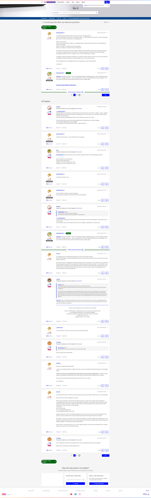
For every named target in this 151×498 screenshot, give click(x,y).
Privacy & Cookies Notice (63, 490)
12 (58, 356)
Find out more (79, 108)
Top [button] (148, 490)
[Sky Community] (50, 2)
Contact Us (108, 490)
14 (58, 431)
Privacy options (31, 490)
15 (58, 450)
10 (58, 321)
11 (58, 335)
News (68, 2)
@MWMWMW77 (61, 111)
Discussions (60, 2)
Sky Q (75, 8)
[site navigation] (42, 2)
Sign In (107, 2)
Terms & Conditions (46, 490)
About (77, 2)
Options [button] (105, 22)
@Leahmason (61, 347)
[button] (108, 32)
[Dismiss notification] (108, 5)
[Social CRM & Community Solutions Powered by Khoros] (146, 494)
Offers (83, 2)
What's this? (49, 38)
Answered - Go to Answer (49, 27)
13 (58, 385)
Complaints (95, 490)
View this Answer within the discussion (66, 85)
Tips (73, 2)
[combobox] (78, 12)
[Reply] (107, 68)
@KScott (60, 284)
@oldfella (58, 76)
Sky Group (121, 490)
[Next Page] (79, 95)
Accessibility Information (80, 490)
